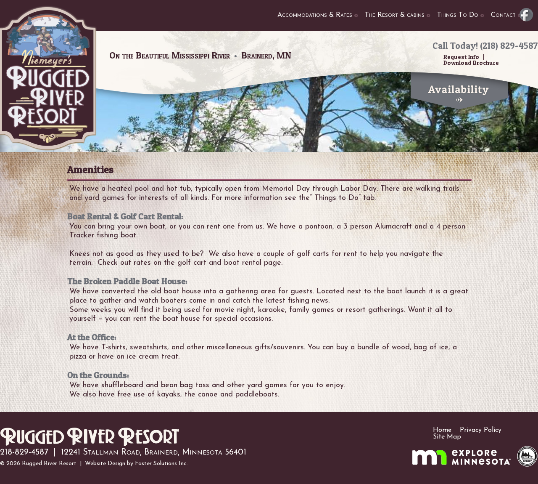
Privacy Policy (480, 430)
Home (442, 430)
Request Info (461, 56)
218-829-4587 (24, 452)
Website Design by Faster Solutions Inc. (136, 463)
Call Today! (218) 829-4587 (485, 45)
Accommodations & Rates (314, 15)
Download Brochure (471, 62)
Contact (503, 15)
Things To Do (457, 15)
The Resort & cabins (395, 15)
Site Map (447, 436)
